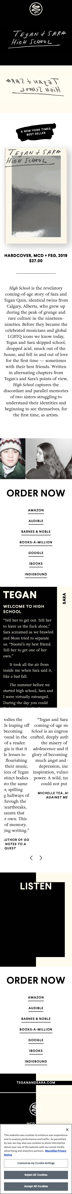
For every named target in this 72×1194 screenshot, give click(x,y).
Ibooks (36, 563)
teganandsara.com (36, 1082)
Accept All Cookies (36, 1186)
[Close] (67, 1129)
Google (36, 553)
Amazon (36, 510)
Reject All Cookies (36, 1175)
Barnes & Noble (36, 531)
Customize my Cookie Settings (36, 1163)
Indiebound (36, 574)
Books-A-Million (36, 542)
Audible (36, 521)
